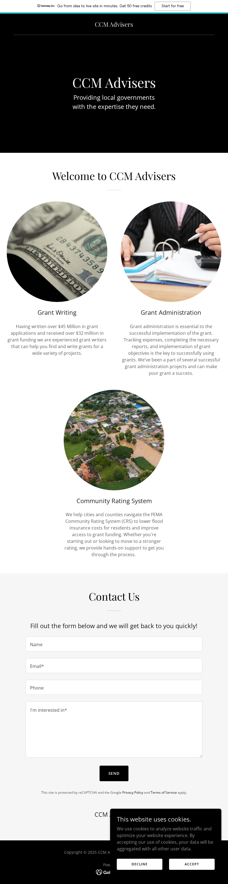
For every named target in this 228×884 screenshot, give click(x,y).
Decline (140, 864)
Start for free (173, 6)
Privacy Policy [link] (132, 792)
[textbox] (114, 643)
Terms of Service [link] (164, 792)
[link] (114, 25)
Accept (192, 864)
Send (114, 773)
